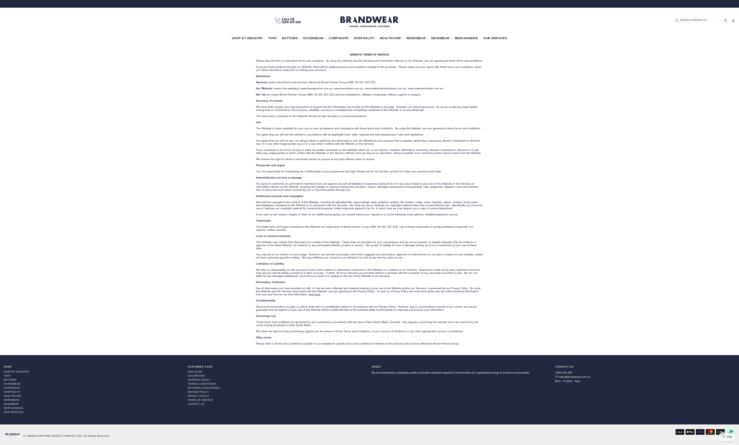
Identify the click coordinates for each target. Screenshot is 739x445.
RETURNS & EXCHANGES (204, 388)
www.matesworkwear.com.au (425, 88)
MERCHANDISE (13, 408)
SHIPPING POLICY (199, 380)
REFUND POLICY (198, 392)
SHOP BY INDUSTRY (16, 371)
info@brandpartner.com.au (441, 214)
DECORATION (196, 375)
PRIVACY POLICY (198, 396)
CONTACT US (196, 404)
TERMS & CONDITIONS (202, 384)
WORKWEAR (11, 400)
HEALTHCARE (12, 396)
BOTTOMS (10, 380)
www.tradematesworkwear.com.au (385, 88)
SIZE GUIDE (195, 371)
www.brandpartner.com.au (317, 88)
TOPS (7, 375)
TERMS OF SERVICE (200, 400)
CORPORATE (12, 388)
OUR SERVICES (14, 412)
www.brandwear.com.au (348, 88)
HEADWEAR (11, 404)
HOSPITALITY (12, 392)
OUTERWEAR (12, 384)
